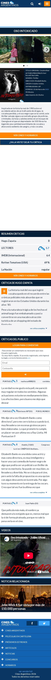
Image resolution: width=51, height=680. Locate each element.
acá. (29, 358)
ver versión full (25, 671)
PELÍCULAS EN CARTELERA (18, 636)
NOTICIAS (10, 653)
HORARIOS (10, 665)
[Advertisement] (25, 17)
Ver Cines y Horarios (25, 135)
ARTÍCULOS (10, 648)
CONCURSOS (11, 659)
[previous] (4, 50)
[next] (47, 50)
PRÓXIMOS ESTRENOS (16, 642)
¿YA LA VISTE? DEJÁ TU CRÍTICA (25, 142)
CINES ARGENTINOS (15, 630)
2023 (47, 89)
